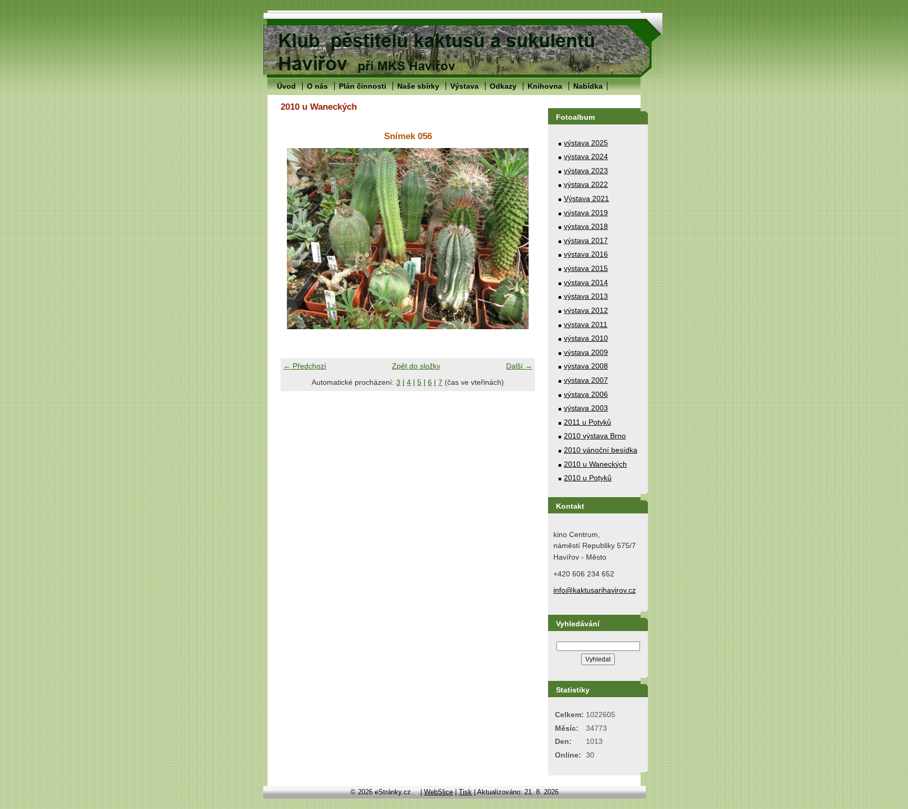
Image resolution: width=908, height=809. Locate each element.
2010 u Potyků (588, 478)
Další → (519, 366)
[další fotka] (518, 238)
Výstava (464, 86)
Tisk (465, 792)
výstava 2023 (586, 170)
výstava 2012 (586, 310)
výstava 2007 (586, 380)
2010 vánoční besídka (600, 450)
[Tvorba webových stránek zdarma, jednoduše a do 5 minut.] (416, 793)
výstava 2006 (586, 394)
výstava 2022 (586, 184)
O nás (317, 86)
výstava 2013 (586, 296)
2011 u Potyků (587, 422)
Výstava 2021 (586, 198)
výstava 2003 (586, 408)
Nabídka (588, 86)
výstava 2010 (586, 338)
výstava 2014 (586, 282)
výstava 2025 (586, 143)
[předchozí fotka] (297, 238)
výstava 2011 (585, 324)
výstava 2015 (586, 268)
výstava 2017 (586, 240)
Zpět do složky (416, 366)
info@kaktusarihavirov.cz (594, 590)
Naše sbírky (418, 86)
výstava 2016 (586, 254)
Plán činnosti (362, 86)
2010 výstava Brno (595, 436)
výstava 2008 (586, 366)
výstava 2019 (586, 212)
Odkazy (503, 86)
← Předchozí (304, 366)
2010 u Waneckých (595, 464)
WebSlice (438, 792)
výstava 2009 (586, 352)
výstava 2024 (586, 156)
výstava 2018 (586, 226)
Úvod (286, 86)
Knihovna (545, 86)
